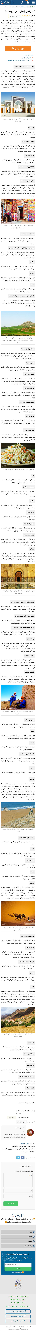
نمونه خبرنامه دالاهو (17, 1272)
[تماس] (22, 2)
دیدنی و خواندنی (24, 7)
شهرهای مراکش (26, 58)
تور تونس (19, 48)
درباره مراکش (29, 55)
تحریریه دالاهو (24, 1144)
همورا (9, 1329)
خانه (34, 7)
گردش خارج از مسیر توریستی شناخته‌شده (19, 60)
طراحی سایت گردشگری (22, 1329)
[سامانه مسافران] (28, 2)
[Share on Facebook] (22, 1157)
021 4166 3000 (12, 1306)
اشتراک (18, 1269)
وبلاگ (30, 7)
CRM (13, 1329)
